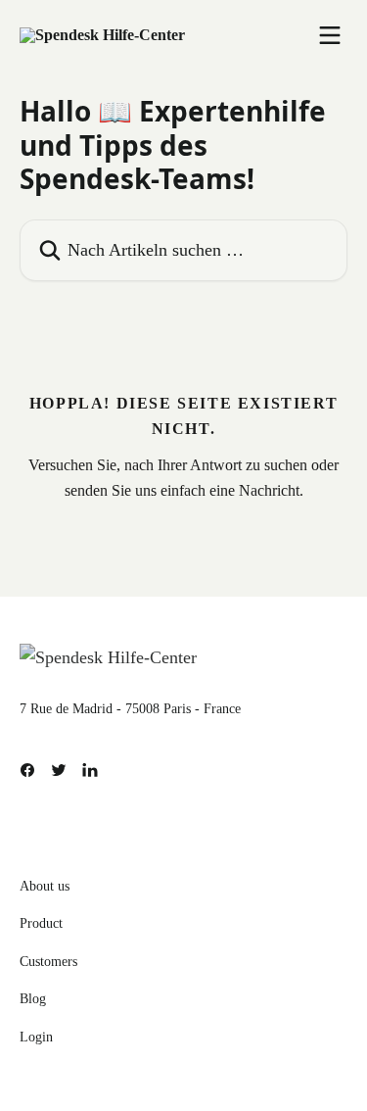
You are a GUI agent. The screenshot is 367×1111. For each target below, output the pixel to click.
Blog (33, 998)
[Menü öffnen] (329, 35)
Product (41, 923)
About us (44, 886)
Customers (48, 961)
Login (36, 1037)
